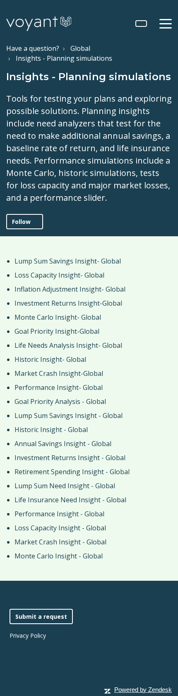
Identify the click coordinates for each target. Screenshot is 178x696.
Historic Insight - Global (51, 429)
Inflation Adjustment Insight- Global (69, 289)
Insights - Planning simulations (64, 58)
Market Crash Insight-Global (58, 373)
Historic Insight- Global (50, 359)
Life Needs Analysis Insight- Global (68, 345)
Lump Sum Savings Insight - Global (68, 415)
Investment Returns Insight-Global (68, 303)
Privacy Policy (28, 635)
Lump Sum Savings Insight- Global (67, 261)
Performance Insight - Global (59, 513)
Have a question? (32, 48)
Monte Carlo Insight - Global (58, 556)
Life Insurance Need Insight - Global (70, 499)
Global (80, 48)
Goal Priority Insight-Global (56, 331)
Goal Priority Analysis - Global (60, 401)
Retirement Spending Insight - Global (72, 471)
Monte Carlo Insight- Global (57, 317)
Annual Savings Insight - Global (62, 443)
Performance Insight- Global (58, 387)
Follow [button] (21, 222)
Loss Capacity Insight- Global (59, 275)
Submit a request (41, 616)
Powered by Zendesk (143, 689)
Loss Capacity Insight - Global (60, 527)
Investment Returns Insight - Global (69, 457)
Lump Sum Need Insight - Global (64, 485)
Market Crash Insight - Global (60, 541)
